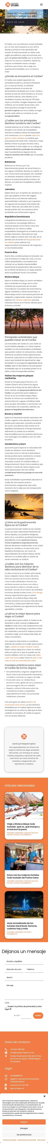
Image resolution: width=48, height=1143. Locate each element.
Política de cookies (9, 1140)
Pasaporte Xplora (28, 744)
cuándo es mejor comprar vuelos (24, 647)
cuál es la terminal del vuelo (24, 660)
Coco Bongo (37, 592)
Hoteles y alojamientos (22, 835)
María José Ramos (16, 833)
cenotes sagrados (23, 300)
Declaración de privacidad (26, 1140)
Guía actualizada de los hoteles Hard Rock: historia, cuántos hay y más (22, 926)
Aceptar (24, 1122)
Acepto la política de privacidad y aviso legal (23, 1007)
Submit (38, 1015)
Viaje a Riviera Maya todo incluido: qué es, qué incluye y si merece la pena (23, 826)
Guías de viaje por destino (8, 33)
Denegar (24, 1128)
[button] (44, 1096)
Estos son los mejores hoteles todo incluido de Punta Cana (23, 876)
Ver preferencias (24, 1134)
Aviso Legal (41, 1140)
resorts (22, 135)
